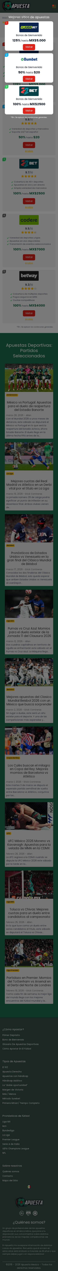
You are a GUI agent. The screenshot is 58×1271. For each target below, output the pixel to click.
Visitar (29, 47)
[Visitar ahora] (29, 27)
